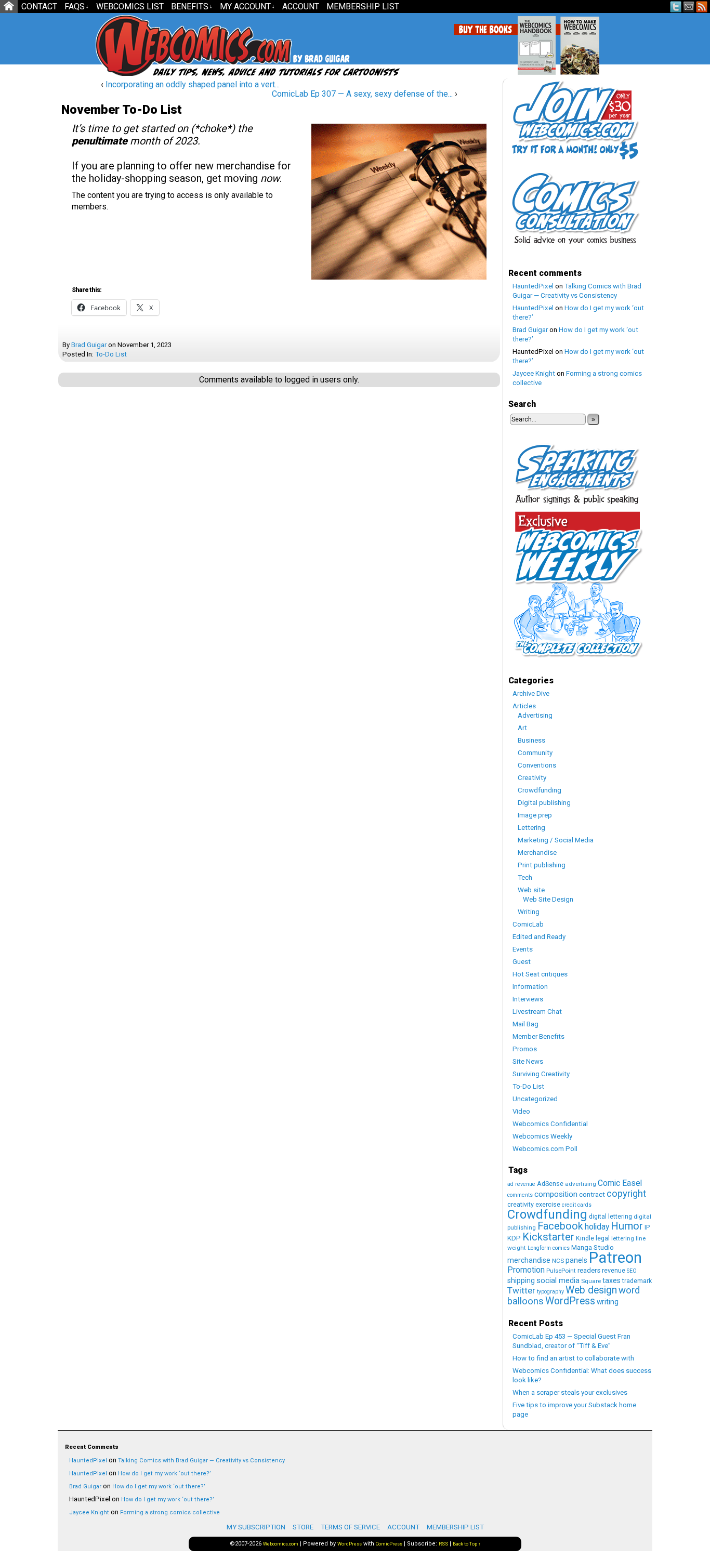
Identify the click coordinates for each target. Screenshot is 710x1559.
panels (576, 1260)
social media (558, 1280)
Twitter (675, 6)
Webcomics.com (151, 45)
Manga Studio (592, 1247)
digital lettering (610, 1216)
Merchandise (537, 852)
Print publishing (542, 865)
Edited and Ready (539, 937)
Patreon (615, 1257)
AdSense (550, 1183)
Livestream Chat (537, 1011)
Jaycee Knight (533, 373)
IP (647, 1227)
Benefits (192, 6)
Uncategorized (535, 1099)
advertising (580, 1183)
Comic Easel (620, 1183)
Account (300, 6)
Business (531, 740)
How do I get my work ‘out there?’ (164, 1473)
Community (535, 753)
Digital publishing (544, 803)
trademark (637, 1281)
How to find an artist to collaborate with (573, 1358)
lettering (622, 1238)
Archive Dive (530, 693)
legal (603, 1238)
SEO (632, 1270)
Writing (529, 912)
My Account (247, 6)
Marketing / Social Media (556, 840)
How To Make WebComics (632, 41)
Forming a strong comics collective (170, 1512)
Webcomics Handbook (589, 40)
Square (591, 1281)
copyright (626, 1193)
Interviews (527, 999)
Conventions (537, 765)
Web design (591, 1290)
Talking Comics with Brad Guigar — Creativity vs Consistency (201, 1460)
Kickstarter (548, 1237)
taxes (611, 1280)
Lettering (531, 827)
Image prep (535, 815)
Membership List (362, 6)
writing (608, 1302)
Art (522, 728)
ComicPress (389, 1544)
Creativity (532, 778)
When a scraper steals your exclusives (569, 1392)
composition (555, 1194)
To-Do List (111, 354)
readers (588, 1270)
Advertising (535, 715)
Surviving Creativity (541, 1074)
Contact (39, 6)
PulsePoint (561, 1270)
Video (521, 1111)
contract (592, 1194)
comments (520, 1195)
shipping (521, 1280)
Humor (627, 1226)
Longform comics (549, 1248)
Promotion (526, 1270)
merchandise (528, 1260)
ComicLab (528, 924)
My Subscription (256, 1527)
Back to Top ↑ (467, 1544)
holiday (597, 1227)
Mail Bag (525, 1024)
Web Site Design (548, 899)
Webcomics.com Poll (544, 1149)
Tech (525, 877)
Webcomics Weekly (542, 1136)
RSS (701, 6)
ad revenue (521, 1184)
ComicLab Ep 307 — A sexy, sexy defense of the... (362, 94)
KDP (514, 1238)
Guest (521, 962)
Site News (527, 1061)
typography (550, 1291)
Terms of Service (350, 1527)
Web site (531, 890)
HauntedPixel (533, 286)
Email (688, 6)
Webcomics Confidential (550, 1124)
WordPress (570, 1301)
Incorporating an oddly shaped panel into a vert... (193, 84)
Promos (524, 1049)
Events (522, 949)
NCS (558, 1260)
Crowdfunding (539, 790)
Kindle (585, 1238)
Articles (524, 706)
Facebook (560, 1226)
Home (9, 6)
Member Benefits (538, 1036)
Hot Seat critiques (540, 974)
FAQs (76, 6)
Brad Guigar (89, 345)
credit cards (576, 1204)
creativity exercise (533, 1204)
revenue (613, 1270)
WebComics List (130, 6)
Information (530, 986)
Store (303, 1527)
